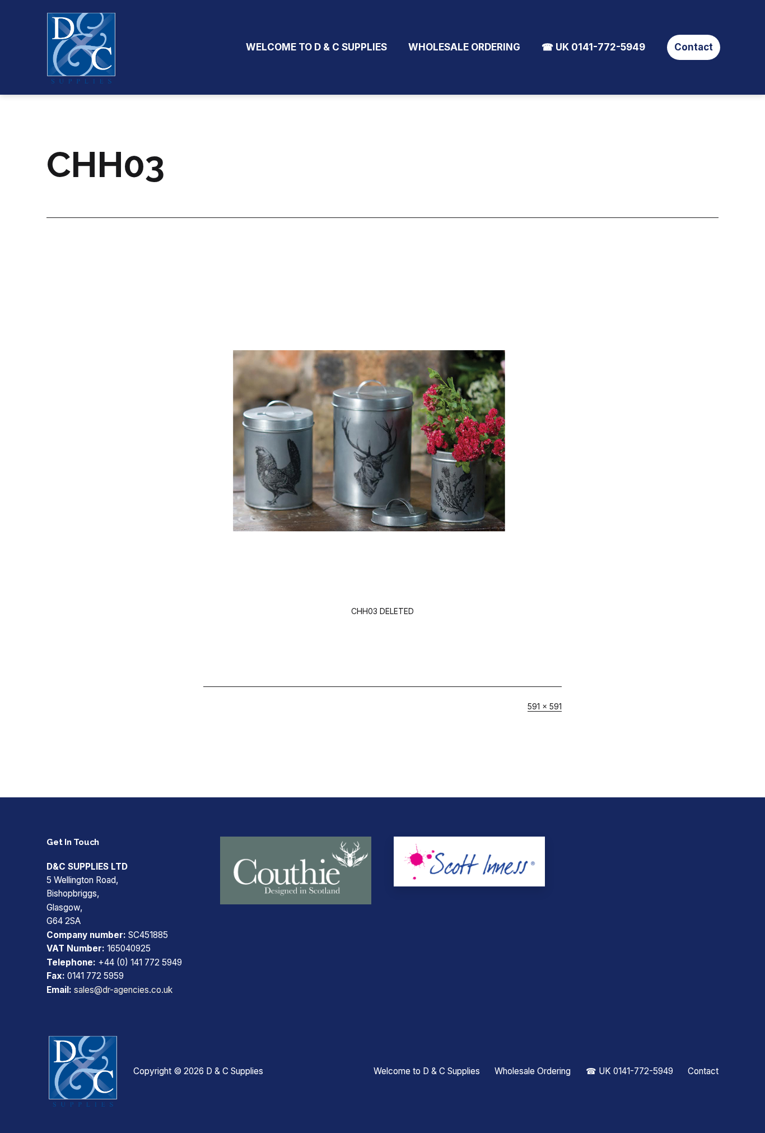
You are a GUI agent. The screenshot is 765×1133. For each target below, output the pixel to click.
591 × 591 (545, 706)
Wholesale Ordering (464, 47)
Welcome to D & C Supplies (316, 47)
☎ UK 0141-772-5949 (593, 47)
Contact (693, 47)
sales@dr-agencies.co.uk (123, 990)
